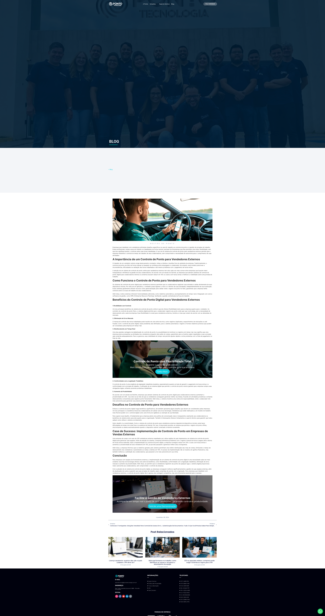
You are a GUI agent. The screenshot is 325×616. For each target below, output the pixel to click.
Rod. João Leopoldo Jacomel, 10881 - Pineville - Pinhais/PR (127, 589)
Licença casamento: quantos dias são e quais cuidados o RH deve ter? (125, 561)
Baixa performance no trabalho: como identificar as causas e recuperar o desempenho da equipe (162, 562)
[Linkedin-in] (127, 596)
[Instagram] (116, 596)
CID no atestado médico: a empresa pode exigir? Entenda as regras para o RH (199, 561)
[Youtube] (123, 596)
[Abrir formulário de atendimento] (320, 611)
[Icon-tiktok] (130, 596)
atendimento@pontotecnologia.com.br (126, 582)
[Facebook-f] (120, 596)
